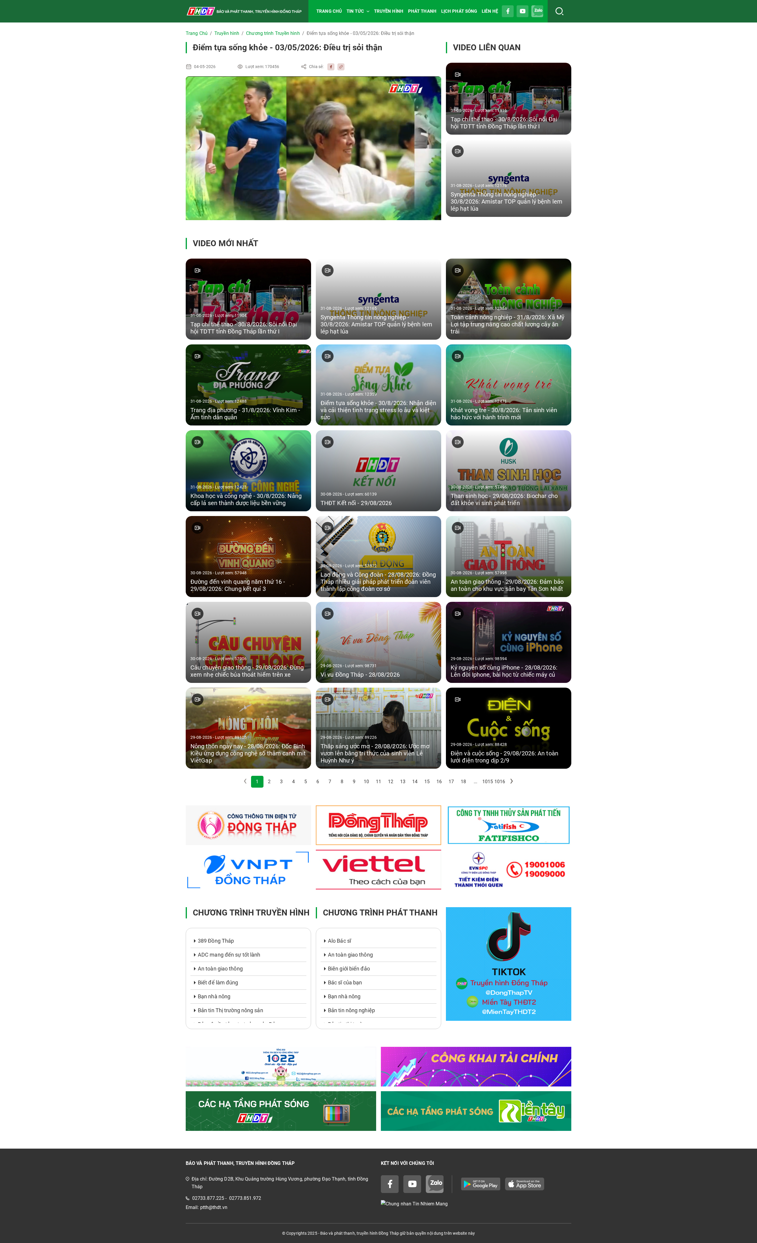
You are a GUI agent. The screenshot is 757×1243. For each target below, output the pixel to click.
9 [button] (354, 781)
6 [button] (317, 781)
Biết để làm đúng (218, 982)
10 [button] (366, 781)
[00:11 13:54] (313, 148)
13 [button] (402, 781)
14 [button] (415, 781)
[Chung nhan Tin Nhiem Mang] (476, 1204)
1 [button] (257, 781)
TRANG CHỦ (329, 11)
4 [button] (293, 781)
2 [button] (269, 781)
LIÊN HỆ (490, 11)
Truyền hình (226, 33)
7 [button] (330, 781)
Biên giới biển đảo (349, 968)
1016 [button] (499, 781)
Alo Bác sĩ (339, 941)
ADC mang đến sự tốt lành (229, 955)
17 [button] (451, 781)
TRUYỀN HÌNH (388, 11)
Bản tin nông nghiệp (351, 1010)
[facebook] (329, 66)
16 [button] (439, 781)
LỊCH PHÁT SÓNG (459, 11)
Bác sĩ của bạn (345, 982)
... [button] (475, 781)
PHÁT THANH (422, 11)
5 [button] (305, 781)
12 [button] (390, 781)
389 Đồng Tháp (216, 941)
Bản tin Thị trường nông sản (230, 1010)
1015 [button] (487, 781)
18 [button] (463, 781)
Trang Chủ (197, 33)
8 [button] (342, 781)
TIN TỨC (355, 11)
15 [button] (427, 781)
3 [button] (281, 781)
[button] (512, 782)
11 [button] (378, 781)
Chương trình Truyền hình (273, 33)
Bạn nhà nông (214, 996)
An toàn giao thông (220, 968)
